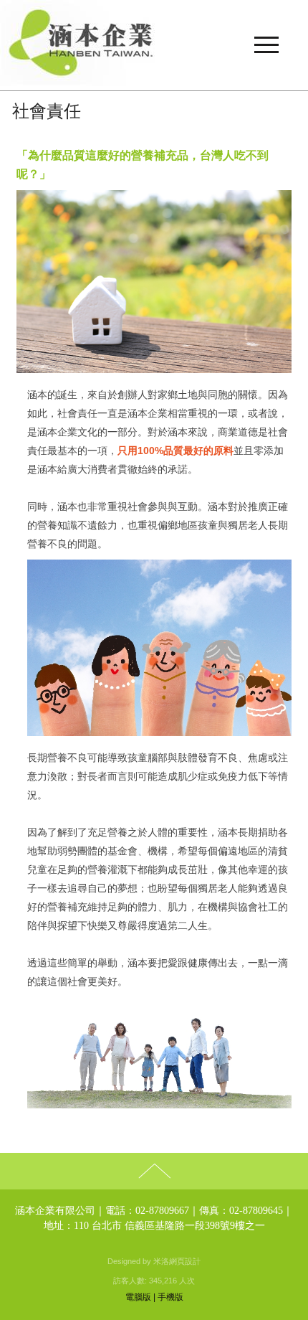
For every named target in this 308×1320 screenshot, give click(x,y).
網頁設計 (185, 1261)
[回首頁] (154, 45)
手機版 (170, 1297)
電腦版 (138, 1297)
